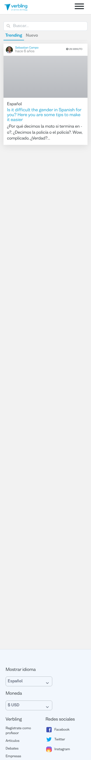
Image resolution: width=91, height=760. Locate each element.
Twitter (59, 739)
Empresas (13, 756)
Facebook (62, 729)
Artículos (12, 741)
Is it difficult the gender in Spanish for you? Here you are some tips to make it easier (44, 115)
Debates (12, 748)
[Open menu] (79, 7)
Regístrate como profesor (18, 731)
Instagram (62, 749)
